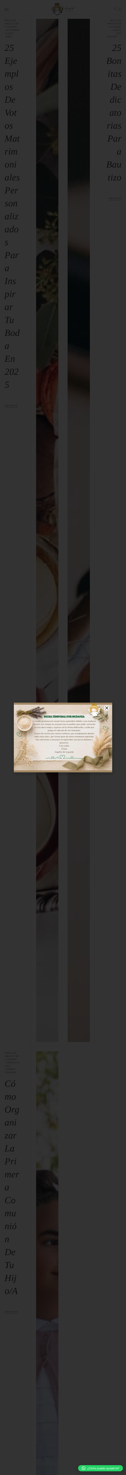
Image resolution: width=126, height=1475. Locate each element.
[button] (100, 1468)
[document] (63, 737)
